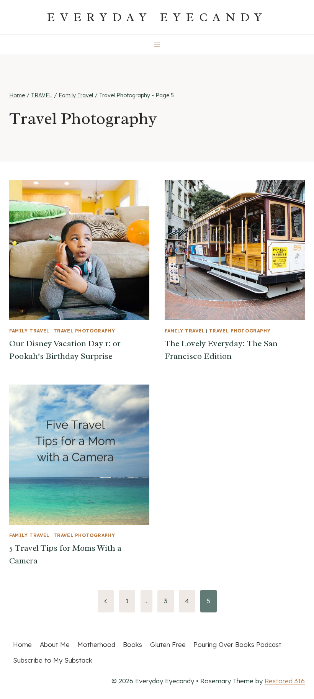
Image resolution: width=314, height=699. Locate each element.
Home (22, 644)
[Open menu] (157, 45)
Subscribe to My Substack (52, 660)
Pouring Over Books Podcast (237, 644)
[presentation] (79, 250)
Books (132, 644)
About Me (55, 644)
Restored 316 (285, 681)
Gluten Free (168, 644)
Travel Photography (84, 331)
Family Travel (29, 331)
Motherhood (96, 644)
